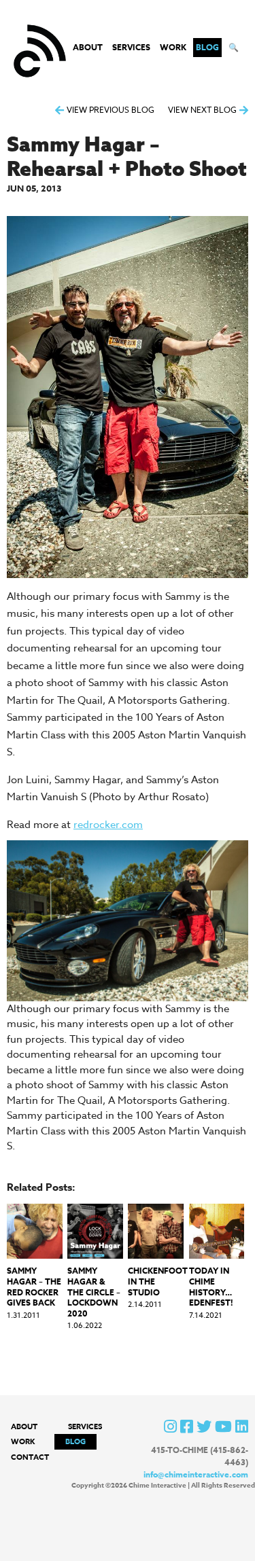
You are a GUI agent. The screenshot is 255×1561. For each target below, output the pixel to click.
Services (131, 47)
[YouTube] (223, 1426)
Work (173, 47)
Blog (207, 47)
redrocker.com (108, 824)
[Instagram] (170, 1426)
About (88, 47)
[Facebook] (186, 1426)
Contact (30, 1457)
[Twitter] (204, 1426)
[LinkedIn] (241, 1426)
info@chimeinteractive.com (195, 1474)
